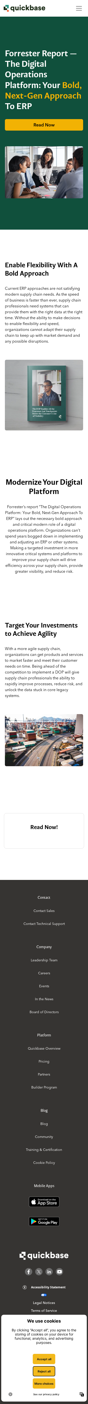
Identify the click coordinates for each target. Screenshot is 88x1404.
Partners (44, 1074)
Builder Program (44, 1087)
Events (44, 986)
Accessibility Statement (48, 1287)
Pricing (44, 1061)
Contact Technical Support (44, 923)
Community (44, 1136)
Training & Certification (44, 1149)
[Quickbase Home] (44, 1255)
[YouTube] (59, 1271)
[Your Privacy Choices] (44, 1295)
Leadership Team (44, 960)
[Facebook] (28, 1271)
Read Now (44, 125)
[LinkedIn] (49, 1271)
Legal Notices (44, 1303)
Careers (44, 973)
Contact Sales (44, 911)
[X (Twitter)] (39, 1271)
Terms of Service (44, 1310)
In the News (44, 999)
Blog (44, 1124)
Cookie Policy (44, 1162)
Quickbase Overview (44, 1048)
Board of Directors (44, 1012)
